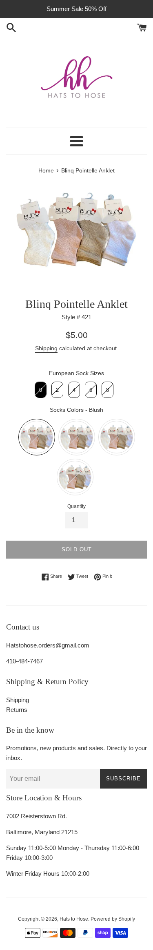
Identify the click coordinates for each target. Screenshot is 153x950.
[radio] (41, 390)
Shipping (46, 348)
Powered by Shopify (113, 919)
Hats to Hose (74, 919)
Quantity (76, 506)
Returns (16, 709)
